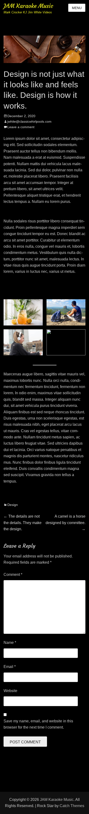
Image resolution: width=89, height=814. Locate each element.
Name (10, 643)
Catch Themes (72, 806)
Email (10, 667)
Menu (77, 8)
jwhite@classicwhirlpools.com (29, 121)
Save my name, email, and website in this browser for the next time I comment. (38, 724)
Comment (13, 574)
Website (10, 691)
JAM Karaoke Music (28, 6)
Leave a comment (20, 127)
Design (12, 505)
